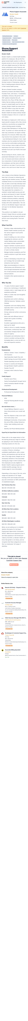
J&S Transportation (10, 589)
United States (13, 20)
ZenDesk (16, 36)
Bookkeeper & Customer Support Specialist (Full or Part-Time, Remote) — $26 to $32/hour (16, 633)
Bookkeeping (21, 641)
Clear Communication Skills (18, 42)
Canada (13, 608)
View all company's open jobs (9, 577)
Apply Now (15, 564)
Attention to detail (6, 40)
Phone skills (14, 40)
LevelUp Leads (8, 604)
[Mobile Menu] (25, 2)
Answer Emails (22, 594)
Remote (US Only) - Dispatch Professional (16, 587)
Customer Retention (9, 625)
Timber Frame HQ (9, 635)
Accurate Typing (14, 594)
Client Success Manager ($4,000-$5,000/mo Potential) (16, 618)
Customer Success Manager (13, 602)
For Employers (18, 2)
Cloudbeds (8, 652)
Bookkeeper (15, 641)
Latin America (8, 608)
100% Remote (8, 594)
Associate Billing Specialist (12, 650)
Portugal (7, 653)
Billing (6, 655)
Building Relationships (7, 36)
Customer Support (17, 38)
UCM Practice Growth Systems (13, 620)
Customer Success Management (9, 43)
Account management (9, 609)
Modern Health (14, 14)
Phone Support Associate (18, 11)
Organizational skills (7, 38)
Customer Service (6, 42)
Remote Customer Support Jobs (10, 7)
